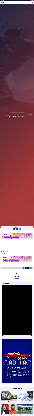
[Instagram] (31, 0)
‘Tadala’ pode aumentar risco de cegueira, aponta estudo (25, 401)
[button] (30, 2)
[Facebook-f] (32, 0)
